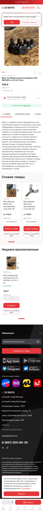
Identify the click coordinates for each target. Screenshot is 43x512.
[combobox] (18, 13)
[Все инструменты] (37, 383)
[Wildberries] (16, 383)
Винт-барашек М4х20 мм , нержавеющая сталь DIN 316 (29, 205)
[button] (38, 13)
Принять (21, 494)
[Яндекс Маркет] (27, 383)
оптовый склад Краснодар (14, 401)
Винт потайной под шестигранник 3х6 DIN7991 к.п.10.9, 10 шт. (11, 279)
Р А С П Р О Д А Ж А (21, 2)
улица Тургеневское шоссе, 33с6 (17, 415)
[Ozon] (6, 383)
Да (12, 22)
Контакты (5, 425)
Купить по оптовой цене (11, 234)
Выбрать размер (11, 229)
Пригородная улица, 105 (13, 420)
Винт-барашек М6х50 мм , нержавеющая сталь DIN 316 (9, 205)
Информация (8, 333)
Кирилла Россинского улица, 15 (16, 411)
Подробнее (26, 488)
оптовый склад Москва (12, 397)
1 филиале (26, 105)
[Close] (38, 16)
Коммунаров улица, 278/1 (13, 406)
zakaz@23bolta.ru (10, 436)
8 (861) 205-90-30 (15, 442)
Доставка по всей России (12, 429)
